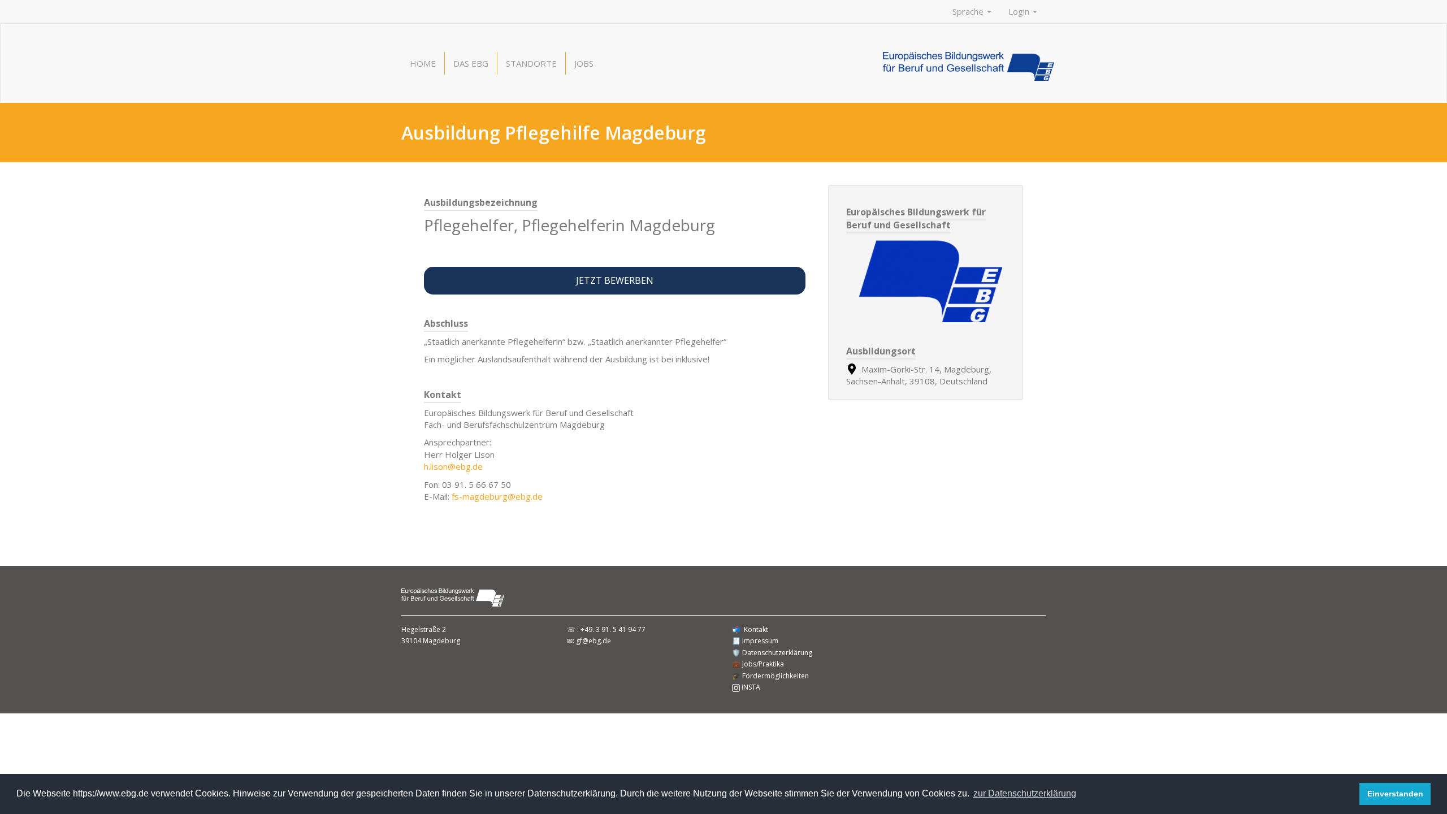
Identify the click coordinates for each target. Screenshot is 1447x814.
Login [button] (1020, 11)
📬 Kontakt (750, 629)
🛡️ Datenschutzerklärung (772, 652)
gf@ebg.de (593, 641)
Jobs (583, 63)
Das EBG (470, 63)
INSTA (750, 687)
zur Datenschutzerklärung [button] (1024, 793)
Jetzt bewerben (614, 280)
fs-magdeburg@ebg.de (497, 496)
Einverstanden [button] (1395, 793)
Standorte (531, 63)
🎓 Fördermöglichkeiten (770, 676)
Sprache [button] (969, 11)
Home (423, 63)
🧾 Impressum (755, 641)
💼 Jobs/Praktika (758, 664)
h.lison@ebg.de (453, 466)
